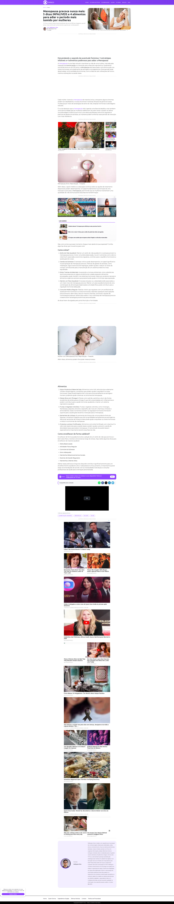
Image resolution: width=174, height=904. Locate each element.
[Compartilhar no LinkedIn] (109, 482)
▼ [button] (127, 30)
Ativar (112, 476)
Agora (113, 2)
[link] (65, 863)
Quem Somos (52, 898)
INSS (129, 2)
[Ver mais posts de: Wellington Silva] (44, 28)
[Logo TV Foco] (48, 2)
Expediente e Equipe (63, 898)
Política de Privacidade (94, 898)
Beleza (124, 2)
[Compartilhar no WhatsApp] (99, 482)
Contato (84, 898)
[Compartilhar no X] (106, 482)
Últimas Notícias (95, 2)
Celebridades (105, 2)
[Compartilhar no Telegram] (112, 482)
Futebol (118, 2)
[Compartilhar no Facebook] (102, 482)
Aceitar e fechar (13, 894)
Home (87, 2)
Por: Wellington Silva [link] (52, 27)
